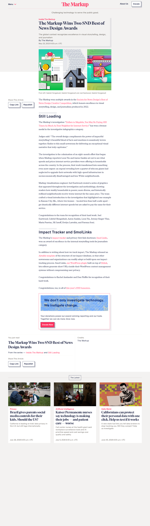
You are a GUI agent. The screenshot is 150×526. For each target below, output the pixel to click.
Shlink (104, 263)
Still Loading (54, 352)
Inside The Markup (47, 19)
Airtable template (47, 255)
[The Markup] (75, 4)
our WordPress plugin (77, 263)
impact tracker (59, 238)
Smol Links (101, 238)
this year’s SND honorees (78, 288)
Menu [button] (11, 4)
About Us (124, 4)
